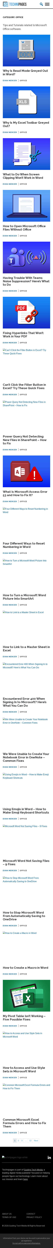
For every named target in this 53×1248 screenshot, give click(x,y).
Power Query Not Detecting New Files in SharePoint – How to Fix (24, 440)
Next (36, 1140)
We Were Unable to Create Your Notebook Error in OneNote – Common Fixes (26, 757)
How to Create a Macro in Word (25, 967)
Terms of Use (9, 1217)
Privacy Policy (34, 1217)
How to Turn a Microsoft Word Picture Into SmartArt (24, 597)
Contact (31, 1214)
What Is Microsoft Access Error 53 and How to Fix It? (25, 493)
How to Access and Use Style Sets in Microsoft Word (24, 1069)
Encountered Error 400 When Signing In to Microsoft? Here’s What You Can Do (24, 702)
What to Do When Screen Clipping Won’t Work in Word (23, 176)
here (25, 1179)
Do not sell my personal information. (27, 1243)
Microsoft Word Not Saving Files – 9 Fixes (26, 862)
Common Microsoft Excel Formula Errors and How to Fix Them (24, 1123)
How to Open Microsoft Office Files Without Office (24, 227)
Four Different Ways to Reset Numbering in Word (24, 545)
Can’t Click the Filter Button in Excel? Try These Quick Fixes (24, 386)
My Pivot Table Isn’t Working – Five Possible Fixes (24, 1017)
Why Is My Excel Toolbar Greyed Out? (26, 124)
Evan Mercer (10, 81)
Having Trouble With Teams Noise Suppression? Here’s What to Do (26, 281)
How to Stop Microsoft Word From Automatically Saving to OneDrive (24, 916)
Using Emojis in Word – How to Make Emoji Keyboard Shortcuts (26, 810)
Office (23, 81)
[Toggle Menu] (47, 4)
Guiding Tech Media (33, 1169)
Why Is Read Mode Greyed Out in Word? (25, 72)
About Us (7, 1214)
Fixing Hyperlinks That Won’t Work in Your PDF (23, 334)
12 (30, 1140)
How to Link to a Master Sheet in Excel (26, 648)
